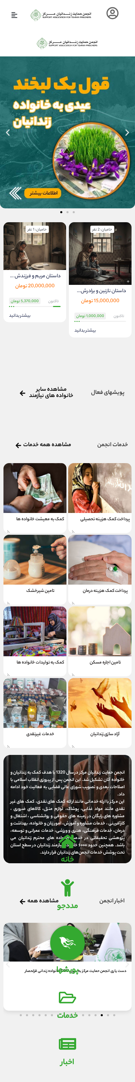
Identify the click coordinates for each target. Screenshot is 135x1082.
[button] (14, 15)
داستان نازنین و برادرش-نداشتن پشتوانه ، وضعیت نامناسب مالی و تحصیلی (100, 291)
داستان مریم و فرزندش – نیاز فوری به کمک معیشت (35, 276)
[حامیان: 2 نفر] (100, 254)
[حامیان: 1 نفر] (34, 246)
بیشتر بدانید (85, 330)
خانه (67, 860)
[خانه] (67, 841)
